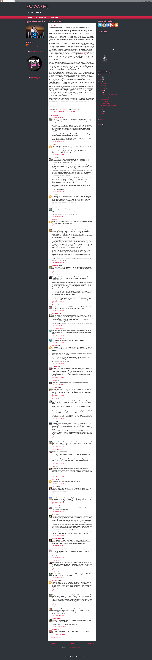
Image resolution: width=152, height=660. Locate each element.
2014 (101, 76)
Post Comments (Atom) (75, 647)
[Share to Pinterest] (79, 109)
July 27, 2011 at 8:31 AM (58, 325)
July (102, 92)
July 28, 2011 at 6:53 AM (58, 511)
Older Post (91, 643)
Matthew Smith (56, 313)
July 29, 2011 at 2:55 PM (58, 604)
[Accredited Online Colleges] (34, 77)
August (102, 90)
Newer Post (52, 643)
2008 (101, 122)
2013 (101, 78)
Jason (54, 157)
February (103, 115)
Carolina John (56, 449)
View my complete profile (32, 46)
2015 (101, 74)
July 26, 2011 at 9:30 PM (58, 204)
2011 (101, 81)
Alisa (53, 275)
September (103, 88)
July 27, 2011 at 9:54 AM (58, 418)
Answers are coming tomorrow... (108, 105)
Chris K (54, 572)
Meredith (54, 366)
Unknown (55, 219)
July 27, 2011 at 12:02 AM (58, 302)
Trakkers (72, 111)
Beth (53, 607)
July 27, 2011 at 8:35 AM (58, 335)
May (102, 109)
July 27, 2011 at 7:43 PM (58, 493)
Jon (53, 207)
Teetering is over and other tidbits (109, 94)
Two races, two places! (106, 99)
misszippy (55, 387)
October (103, 87)
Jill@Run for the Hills (57, 548)
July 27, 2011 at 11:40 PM (58, 503)
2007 (101, 124)
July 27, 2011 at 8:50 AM (58, 363)
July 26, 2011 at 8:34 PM (58, 191)
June (102, 107)
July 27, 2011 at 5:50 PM (58, 476)
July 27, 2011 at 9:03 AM (58, 378)
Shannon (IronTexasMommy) (60, 228)
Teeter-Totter (104, 96)
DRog (53, 466)
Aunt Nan (54, 479)
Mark (53, 514)
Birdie (54, 194)
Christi (54, 380)
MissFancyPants (57, 538)
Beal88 (54, 486)
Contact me (54, 17)
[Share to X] (76, 109)
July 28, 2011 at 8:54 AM (58, 535)
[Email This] (73, 109)
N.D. (53, 593)
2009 (101, 121)
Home (30, 17)
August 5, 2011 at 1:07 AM (58, 635)
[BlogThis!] (74, 109)
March (102, 113)
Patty (53, 496)
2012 (101, 79)
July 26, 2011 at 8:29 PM (58, 141)
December (103, 83)
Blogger (85, 657)
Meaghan (54, 560)
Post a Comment (55, 637)
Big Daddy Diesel (57, 328)
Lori (53, 144)
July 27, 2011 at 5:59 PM (58, 483)
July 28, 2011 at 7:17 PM (58, 577)
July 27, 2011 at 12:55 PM (58, 446)
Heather (54, 305)
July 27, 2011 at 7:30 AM (58, 310)
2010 (101, 119)
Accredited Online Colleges (34, 78)
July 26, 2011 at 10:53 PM (58, 262)
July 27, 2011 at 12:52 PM (58, 437)
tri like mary (55, 265)
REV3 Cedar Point (57, 111)
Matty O (54, 399)
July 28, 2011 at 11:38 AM (58, 557)
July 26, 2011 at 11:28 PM (58, 272)
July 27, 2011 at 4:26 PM (58, 463)
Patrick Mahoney (57, 618)
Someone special (105, 97)
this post (83, 53)
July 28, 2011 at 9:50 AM (58, 545)
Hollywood (55, 580)
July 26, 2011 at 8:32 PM (58, 154)
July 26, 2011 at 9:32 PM (58, 216)
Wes (53, 440)
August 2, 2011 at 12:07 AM (59, 626)
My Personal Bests (41, 17)
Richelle (54, 629)
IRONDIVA (37, 7)
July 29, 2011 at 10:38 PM (58, 615)
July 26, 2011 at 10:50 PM (58, 225)
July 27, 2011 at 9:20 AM (58, 384)
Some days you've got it (106, 101)
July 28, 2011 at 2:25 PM (58, 569)
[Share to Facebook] (77, 109)
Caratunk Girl (56, 506)
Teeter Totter (66, 111)
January (103, 116)
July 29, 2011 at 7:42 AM (58, 590)
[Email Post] (70, 109)
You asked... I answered (106, 103)
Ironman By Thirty (57, 117)
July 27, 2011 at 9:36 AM (58, 396)
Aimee (54, 421)
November (103, 85)
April (102, 111)
